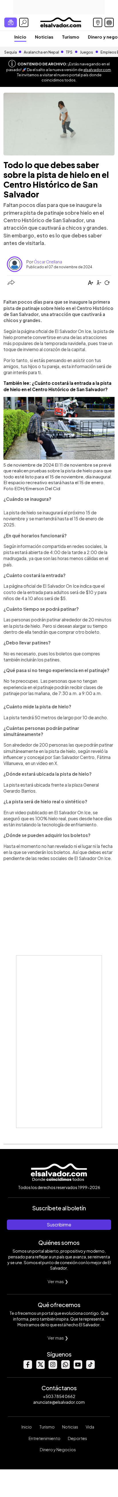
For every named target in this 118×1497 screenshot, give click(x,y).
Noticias (44, 36)
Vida (90, 1426)
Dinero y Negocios (58, 1449)
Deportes (77, 1438)
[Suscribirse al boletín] (10, 22)
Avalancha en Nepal (41, 52)
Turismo (70, 36)
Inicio (20, 36)
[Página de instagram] (52, 1367)
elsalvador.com (97, 69)
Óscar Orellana (48, 261)
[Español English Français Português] (109, 22)
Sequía (10, 52)
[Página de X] (40, 1367)
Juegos (86, 52)
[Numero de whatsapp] (65, 1367)
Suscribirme (59, 1225)
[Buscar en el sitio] (23, 22)
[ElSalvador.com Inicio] (60, 21)
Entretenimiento (44, 1438)
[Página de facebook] (27, 1367)
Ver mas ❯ (58, 1281)
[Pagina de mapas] (97, 22)
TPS (69, 52)
